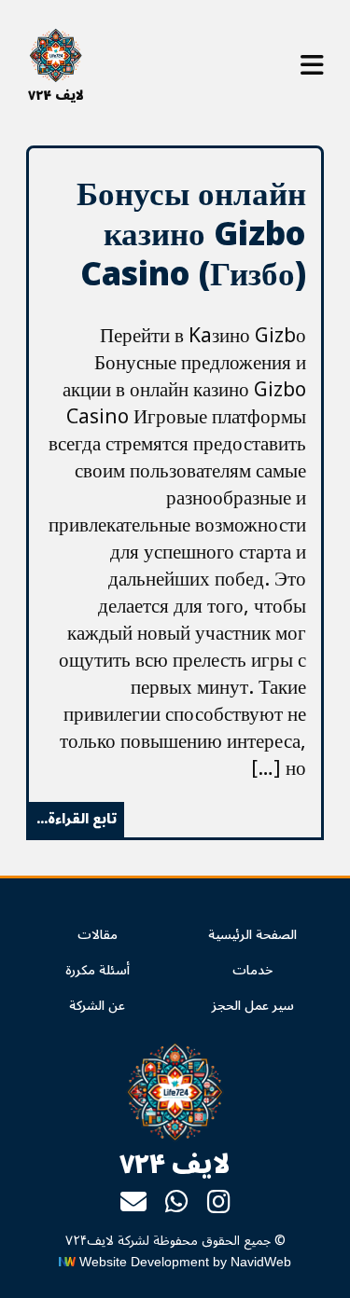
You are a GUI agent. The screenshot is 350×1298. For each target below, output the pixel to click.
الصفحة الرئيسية (252, 934)
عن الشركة (97, 1005)
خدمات (252, 970)
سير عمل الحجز (253, 1005)
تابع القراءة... (76, 819)
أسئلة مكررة (97, 970)
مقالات (97, 934)
